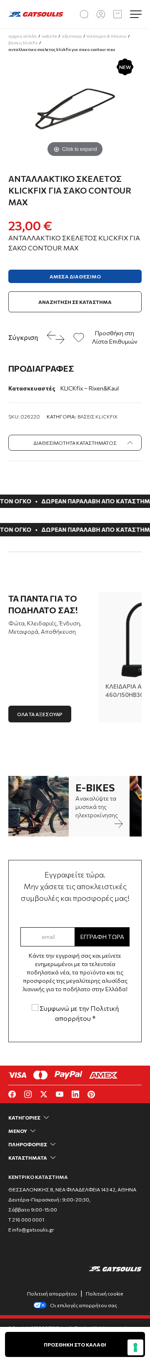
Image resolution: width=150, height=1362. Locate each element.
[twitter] (44, 1094)
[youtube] (59, 1094)
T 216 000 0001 (26, 1219)
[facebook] (12, 1094)
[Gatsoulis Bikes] (35, 14)
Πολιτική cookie (104, 1293)
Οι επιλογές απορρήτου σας (83, 1305)
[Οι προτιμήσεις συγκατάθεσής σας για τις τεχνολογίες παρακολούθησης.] (135, 1347)
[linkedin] (75, 1094)
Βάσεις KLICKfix (98, 416)
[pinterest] (91, 1094)
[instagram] (28, 1094)
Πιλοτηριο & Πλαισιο (106, 35)
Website (49, 35)
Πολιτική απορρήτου (52, 1293)
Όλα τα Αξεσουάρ (39, 714)
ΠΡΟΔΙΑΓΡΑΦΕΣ (41, 368)
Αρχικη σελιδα (22, 35)
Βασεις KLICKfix (23, 42)
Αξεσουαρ (72, 35)
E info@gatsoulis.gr (31, 1229)
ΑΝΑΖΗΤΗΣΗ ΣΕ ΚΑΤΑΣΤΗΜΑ (75, 302)
